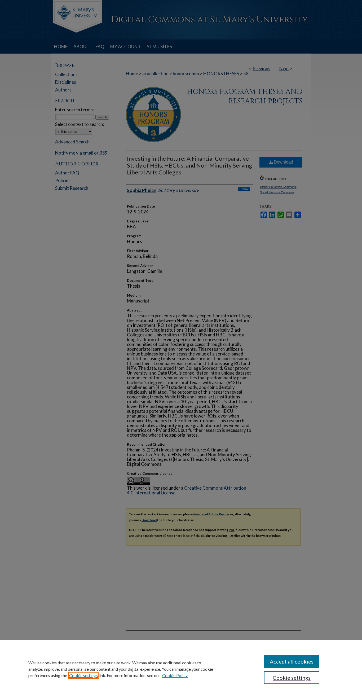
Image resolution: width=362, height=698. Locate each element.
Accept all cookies (292, 661)
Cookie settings (83, 675)
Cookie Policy (175, 675)
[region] (181, 669)
